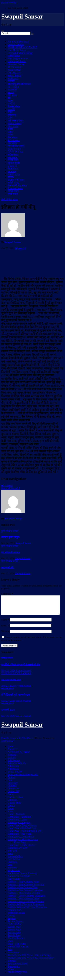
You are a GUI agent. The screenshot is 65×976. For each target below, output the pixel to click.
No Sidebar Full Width (19, 876)
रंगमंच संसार (13, 160)
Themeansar (7, 741)
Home (11, 746)
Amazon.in (13, 768)
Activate (12, 754)
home (10, 811)
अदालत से (12, 89)
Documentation (15, 797)
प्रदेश (10, 101)
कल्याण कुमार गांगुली (10, 537)
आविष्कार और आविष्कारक (19, 84)
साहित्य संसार (14, 163)
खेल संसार (12, 95)
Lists (10, 864)
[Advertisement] (32, 263)
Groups (11, 805)
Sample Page (14, 927)
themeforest (13, 952)
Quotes (11, 915)
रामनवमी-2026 (8, 709)
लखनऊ (11, 81)
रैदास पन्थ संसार (15, 188)
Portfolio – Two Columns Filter (23, 898)
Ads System (14, 760)
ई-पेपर (10, 129)
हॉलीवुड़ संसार (14, 149)
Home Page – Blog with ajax (22, 825)
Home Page (20, 842)
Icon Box (12, 850)
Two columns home (17, 963)
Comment (7, 593)
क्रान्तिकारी (13, 78)
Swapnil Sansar (22, 16)
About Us (12, 749)
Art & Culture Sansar (18, 41)
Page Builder (14, 879)
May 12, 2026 (8, 670)
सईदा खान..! (7, 485)
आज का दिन (13, 86)
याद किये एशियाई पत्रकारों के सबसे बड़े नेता (20, 664)
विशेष (10, 117)
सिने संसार (12, 143)
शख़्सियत (12, 115)
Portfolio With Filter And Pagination (26, 904)
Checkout (12, 783)
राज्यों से (11, 103)
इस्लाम (11, 177)
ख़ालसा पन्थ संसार (16, 180)
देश (9, 98)
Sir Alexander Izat (11, 679)
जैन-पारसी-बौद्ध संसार (17, 185)
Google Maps (14, 802)
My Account (14, 870)
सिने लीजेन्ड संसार (16, 146)
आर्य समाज (12, 157)
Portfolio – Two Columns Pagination (26, 901)
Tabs (10, 949)
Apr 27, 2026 (8, 685)
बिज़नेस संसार (14, 106)
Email (5, 625)
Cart (10, 780)
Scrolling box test (16, 938)
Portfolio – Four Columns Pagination (26, 884)
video (10, 132)
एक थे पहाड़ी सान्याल (10, 552)
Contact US (13, 791)
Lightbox (12, 862)
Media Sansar (14, 67)
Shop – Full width (17, 943)
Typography (14, 966)
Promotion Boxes (16, 912)
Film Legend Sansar (18, 58)
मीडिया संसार (14, 140)
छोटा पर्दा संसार (14, 123)
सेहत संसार (13, 168)
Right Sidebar (14, 924)
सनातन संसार (14, 174)
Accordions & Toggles (19, 752)
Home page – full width (19, 833)
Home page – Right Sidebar (21, 845)
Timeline (12, 960)
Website (5, 631)
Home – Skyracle (16, 814)
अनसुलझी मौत (7, 567)
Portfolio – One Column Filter (23, 887)
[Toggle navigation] (2, 31)
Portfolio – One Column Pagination (25, 890)
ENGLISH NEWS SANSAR (22, 47)
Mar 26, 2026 (8, 716)
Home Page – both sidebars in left (24, 831)
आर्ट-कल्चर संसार (16, 120)
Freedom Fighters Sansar (20, 53)
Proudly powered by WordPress (17, 738)
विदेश (10, 112)
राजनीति (11, 109)
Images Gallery (15, 856)
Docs (10, 794)
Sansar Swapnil (23, 670)
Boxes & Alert (15, 771)
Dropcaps (12, 800)
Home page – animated (19, 816)
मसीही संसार (13, 182)
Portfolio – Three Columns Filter (24, 893)
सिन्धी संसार (13, 191)
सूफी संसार (13, 194)
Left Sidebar (14, 859)
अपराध (11, 92)
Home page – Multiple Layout (23, 839)
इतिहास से (12, 165)
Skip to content (8, 2)
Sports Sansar (14, 75)
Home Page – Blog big (19, 822)
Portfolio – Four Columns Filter (23, 881)
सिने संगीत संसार (15, 151)
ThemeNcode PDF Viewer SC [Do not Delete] (31, 958)
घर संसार (12, 171)
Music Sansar (14, 70)
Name (5, 619)
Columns (12, 785)
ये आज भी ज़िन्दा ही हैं (10, 488)
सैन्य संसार (12, 137)
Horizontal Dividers (17, 847)
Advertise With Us (17, 763)
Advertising (13, 766)
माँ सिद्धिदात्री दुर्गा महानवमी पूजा (15, 694)
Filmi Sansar (14, 55)
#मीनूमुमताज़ (20, 248)
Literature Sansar (16, 64)
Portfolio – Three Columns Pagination (26, 895)
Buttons (11, 777)
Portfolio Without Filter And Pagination (27, 907)
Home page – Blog (17, 819)
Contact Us (13, 788)
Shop (10, 941)
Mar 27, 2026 (8, 700)
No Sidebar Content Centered (22, 873)
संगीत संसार (13, 154)
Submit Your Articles (18, 946)
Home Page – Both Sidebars (22, 828)
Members (12, 867)
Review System (15, 921)
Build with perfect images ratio (23, 774)
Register (12, 918)
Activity (12, 757)
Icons (10, 853)
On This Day (14, 72)
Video (11, 969)
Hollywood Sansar (17, 61)
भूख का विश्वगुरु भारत (17, 972)
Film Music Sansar (17, 50)
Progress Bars (14, 910)
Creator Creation (16, 44)
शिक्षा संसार (13, 126)
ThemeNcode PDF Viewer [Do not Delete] (29, 955)
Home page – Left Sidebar (21, 836)
